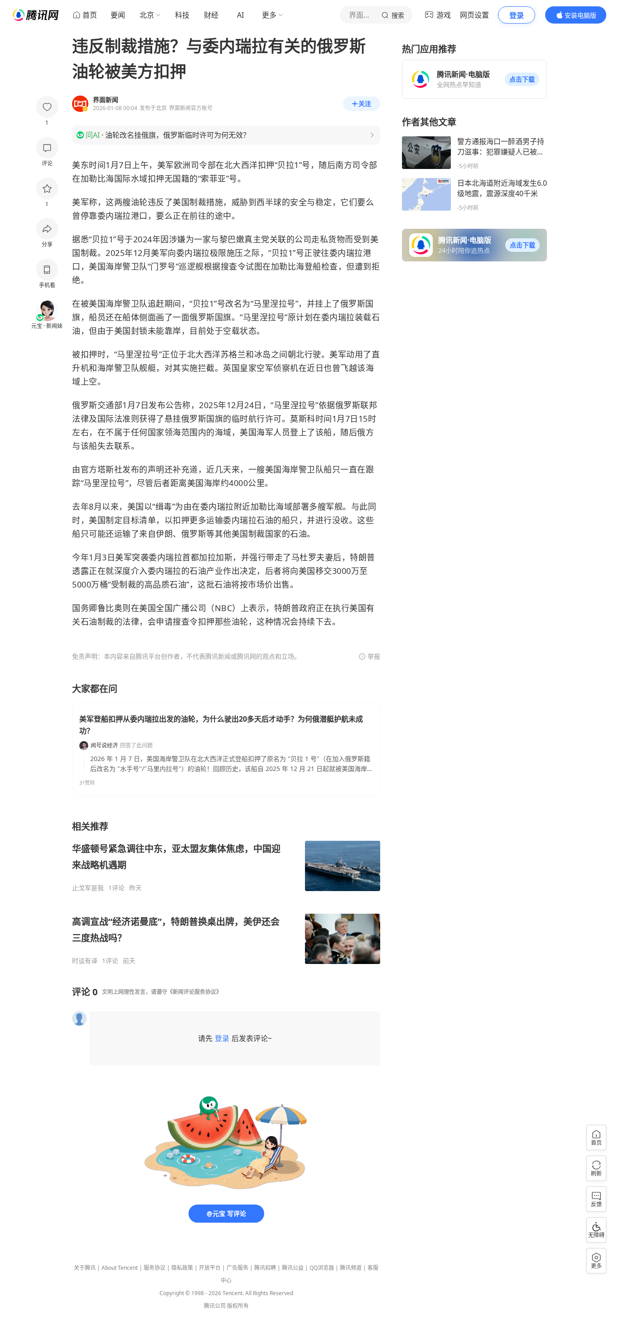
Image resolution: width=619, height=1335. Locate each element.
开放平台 (210, 1268)
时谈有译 (84, 961)
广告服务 (237, 1268)
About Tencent (120, 1268)
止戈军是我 (88, 888)
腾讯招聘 (265, 1268)
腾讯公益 (293, 1268)
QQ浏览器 (322, 1268)
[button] (522, 79)
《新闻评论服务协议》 (194, 992)
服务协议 (154, 1268)
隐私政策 (182, 1268)
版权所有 (238, 1306)
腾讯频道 (351, 1268)
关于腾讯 (85, 1268)
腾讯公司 (215, 1306)
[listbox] (226, 892)
